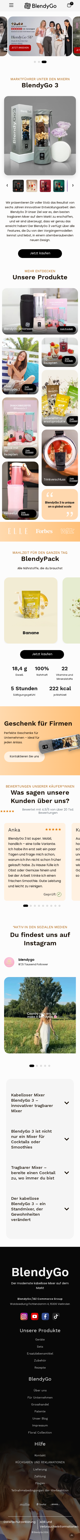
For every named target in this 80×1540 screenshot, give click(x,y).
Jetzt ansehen (19, 48)
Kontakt (40, 1455)
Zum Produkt (29, 451)
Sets (40, 1347)
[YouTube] (34, 1319)
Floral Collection (40, 1433)
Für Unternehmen (40, 1398)
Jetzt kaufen (40, 253)
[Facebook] (45, 1319)
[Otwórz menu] (11, 5)
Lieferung (40, 1469)
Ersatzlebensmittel (40, 1354)
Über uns (40, 1390)
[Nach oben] (72, 1536)
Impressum (40, 1425)
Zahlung (40, 1476)
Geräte (40, 1339)
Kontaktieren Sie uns (24, 756)
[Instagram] (24, 1319)
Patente (40, 1411)
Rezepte (40, 1368)
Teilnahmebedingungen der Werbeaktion (40, 1490)
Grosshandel (40, 1404)
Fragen (40, 1483)
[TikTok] (56, 1319)
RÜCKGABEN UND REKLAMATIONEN (40, 1462)
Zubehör (40, 1360)
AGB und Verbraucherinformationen (59, 1524)
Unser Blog (40, 1418)
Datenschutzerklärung (19, 1522)
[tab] (35, 62)
